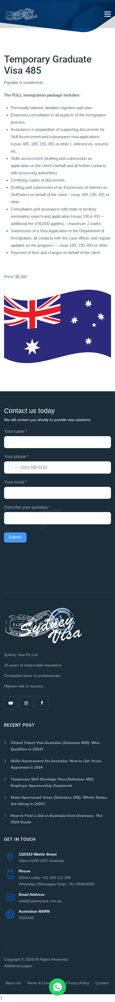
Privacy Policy (77, 983)
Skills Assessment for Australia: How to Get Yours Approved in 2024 (56, 764)
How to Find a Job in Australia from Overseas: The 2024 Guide (57, 818)
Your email (15, 482)
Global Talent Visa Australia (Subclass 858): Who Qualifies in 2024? (55, 746)
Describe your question (27, 507)
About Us (13, 983)
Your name (15, 431)
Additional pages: (18, 966)
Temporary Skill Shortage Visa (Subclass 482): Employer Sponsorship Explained (53, 782)
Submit (15, 537)
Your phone (16, 456)
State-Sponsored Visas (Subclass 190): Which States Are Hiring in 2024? (59, 800)
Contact (102, 983)
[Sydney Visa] (21, 14)
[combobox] (11, 467)
